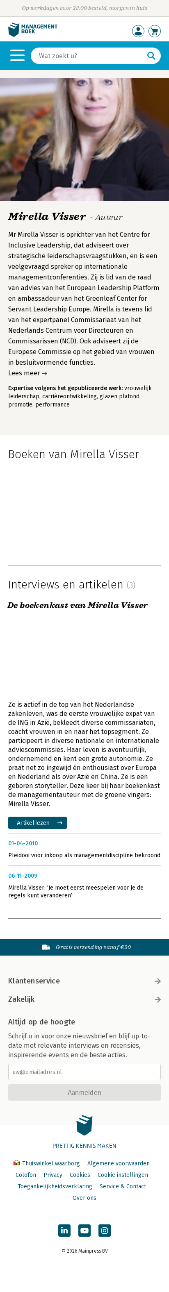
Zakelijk (21, 999)
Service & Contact (123, 1186)
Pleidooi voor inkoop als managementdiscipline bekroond (84, 855)
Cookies (80, 1175)
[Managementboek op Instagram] (104, 1230)
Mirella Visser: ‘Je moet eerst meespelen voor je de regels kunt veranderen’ (76, 891)
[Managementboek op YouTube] (84, 1230)
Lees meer (24, 373)
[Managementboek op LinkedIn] (64, 1230)
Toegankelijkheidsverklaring (55, 1186)
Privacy (52, 1175)
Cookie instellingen (123, 1175)
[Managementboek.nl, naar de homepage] (32, 35)
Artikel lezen (33, 822)
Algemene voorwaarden (118, 1163)
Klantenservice (34, 980)
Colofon (26, 1175)
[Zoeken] (151, 56)
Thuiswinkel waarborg (51, 1163)
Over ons (84, 1197)
